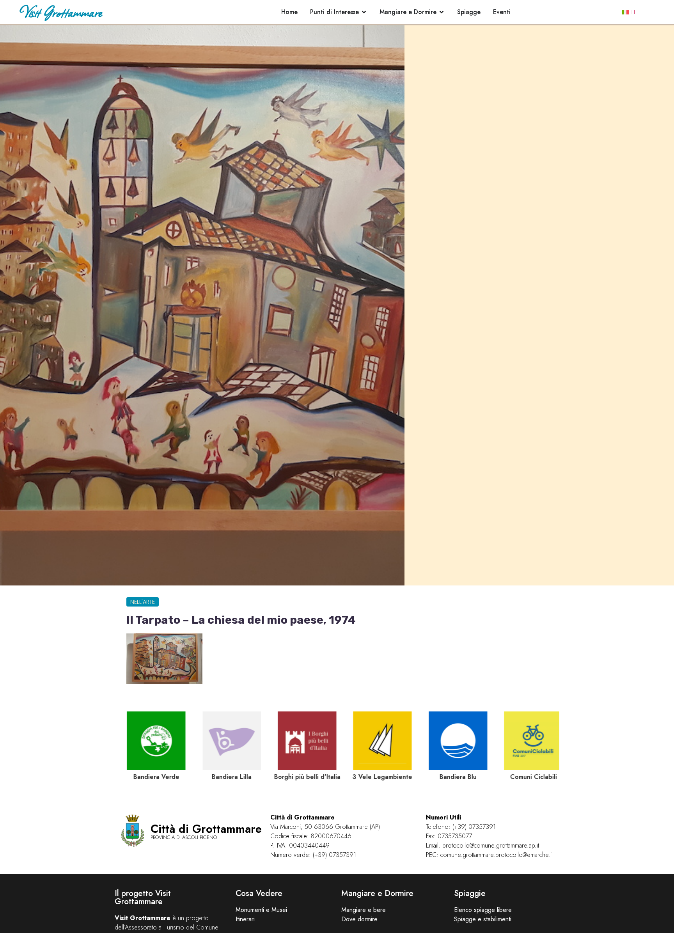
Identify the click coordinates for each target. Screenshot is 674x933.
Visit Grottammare (61, 11)
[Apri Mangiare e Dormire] (441, 12)
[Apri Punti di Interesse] (364, 12)
